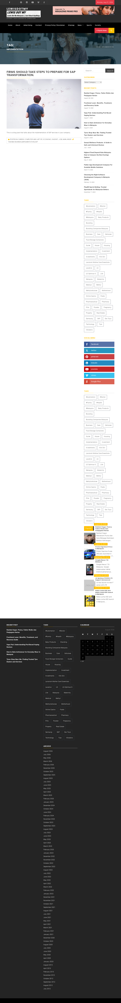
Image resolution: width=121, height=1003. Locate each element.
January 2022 (48, 894)
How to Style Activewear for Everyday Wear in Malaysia (98, 124)
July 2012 (47, 989)
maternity (100, 279)
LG (97, 268)
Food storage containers (95, 240)
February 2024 (48, 816)
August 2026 (48, 751)
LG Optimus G (91, 274)
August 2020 (48, 944)
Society (98, 25)
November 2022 (49, 860)
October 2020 (48, 941)
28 (102, 654)
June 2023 (47, 836)
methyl (98, 285)
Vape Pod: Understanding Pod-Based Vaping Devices (97, 114)
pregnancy (107, 307)
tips (100, 324)
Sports (89, 25)
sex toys (108, 319)
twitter (93, 350)
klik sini (102, 257)
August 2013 (48, 965)
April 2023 (47, 843)
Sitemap (71, 25)
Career (21, 139)
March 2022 (47, 887)
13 (97, 646)
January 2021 (48, 934)
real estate (101, 313)
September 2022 (49, 866)
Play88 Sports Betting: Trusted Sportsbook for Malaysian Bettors (96, 188)
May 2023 (47, 839)
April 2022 (47, 883)
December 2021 (49, 897)
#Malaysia (89, 217)
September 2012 (49, 982)
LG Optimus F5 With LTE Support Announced (103, 579)
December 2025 (49, 768)
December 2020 (49, 938)
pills (87, 307)
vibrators (89, 330)
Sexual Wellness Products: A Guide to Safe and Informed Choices (98, 144)
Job (60, 139)
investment (106, 251)
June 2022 (47, 877)
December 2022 (49, 856)
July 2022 (47, 873)
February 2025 (48, 799)
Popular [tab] (88, 528)
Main (64, 139)
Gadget (55, 139)
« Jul (82, 661)
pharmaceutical (91, 302)
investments (90, 257)
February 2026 (48, 765)
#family (89, 212)
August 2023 (48, 829)
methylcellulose (91, 290)
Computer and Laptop (33, 139)
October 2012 (48, 978)
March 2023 (47, 846)
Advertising (28, 25)
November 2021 (49, 900)
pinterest (94, 357)
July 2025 (47, 782)
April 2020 (47, 958)
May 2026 (47, 758)
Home (10, 25)
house (97, 245)
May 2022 (47, 880)
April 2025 (47, 792)
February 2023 (48, 849)
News (80, 25)
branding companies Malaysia (97, 228)
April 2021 (47, 924)
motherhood (106, 290)
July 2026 (47, 754)
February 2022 (48, 890)
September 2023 (49, 826)
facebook (95, 344)
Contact (38, 25)
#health (99, 212)
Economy (47, 139)
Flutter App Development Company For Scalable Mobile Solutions (98, 166)
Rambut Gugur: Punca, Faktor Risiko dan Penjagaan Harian (99, 94)
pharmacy (105, 302)
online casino (91, 296)
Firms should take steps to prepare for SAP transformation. (41, 73)
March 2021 (47, 928)
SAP (36, 142)
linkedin (94, 363)
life (101, 274)
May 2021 (47, 921)
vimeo (93, 375)
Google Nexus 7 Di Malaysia (101, 561)
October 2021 (48, 904)
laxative (89, 268)
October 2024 (48, 809)
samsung (89, 319)
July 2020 (47, 948)
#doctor (102, 206)
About (18, 25)
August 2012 (48, 985)
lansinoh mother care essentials (98, 262)
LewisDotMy (17, 9)
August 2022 (48, 870)
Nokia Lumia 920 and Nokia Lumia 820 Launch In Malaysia (104, 592)
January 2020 (48, 961)
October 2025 (48, 771)
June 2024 (47, 812)
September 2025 (49, 775)
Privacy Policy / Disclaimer (55, 25)
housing (107, 245)
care (98, 234)
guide (88, 245)
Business (18, 142)
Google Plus (96, 381)
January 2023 (48, 853)
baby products (103, 217)
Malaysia (89, 279)
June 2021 (47, 917)
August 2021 (48, 911)
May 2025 (47, 788)
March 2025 (47, 795)
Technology (90, 324)
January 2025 (48, 802)
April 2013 (47, 968)
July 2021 (47, 914)
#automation (90, 206)
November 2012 (49, 975)
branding (89, 223)
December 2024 (49, 805)
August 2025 (48, 778)
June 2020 (47, 951)
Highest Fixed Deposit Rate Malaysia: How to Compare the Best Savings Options (97, 155)
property (89, 313)
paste (103, 296)
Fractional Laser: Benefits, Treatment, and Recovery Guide (98, 104)
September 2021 (49, 907)
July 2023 (47, 832)
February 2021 (48, 931)
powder (96, 307)
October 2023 (48, 822)
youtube (94, 369)
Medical (89, 285)
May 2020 (47, 955)
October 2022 (48, 863)
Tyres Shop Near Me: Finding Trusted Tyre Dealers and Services (97, 134)
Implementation (28, 142)
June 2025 (47, 785)
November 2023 (49, 819)
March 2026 (47, 761)
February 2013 (48, 972)
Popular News (102, 30)
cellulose (108, 234)
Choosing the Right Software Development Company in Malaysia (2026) (97, 177)
